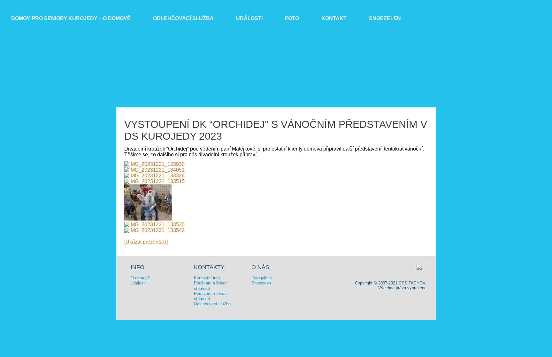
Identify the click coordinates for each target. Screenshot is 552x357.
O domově (140, 278)
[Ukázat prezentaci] (146, 241)
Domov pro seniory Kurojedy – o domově (71, 18)
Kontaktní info (207, 278)
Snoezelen (385, 18)
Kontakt (334, 18)
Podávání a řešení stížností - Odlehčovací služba (212, 299)
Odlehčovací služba (183, 18)
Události (249, 18)
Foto (292, 18)
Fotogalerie (261, 278)
